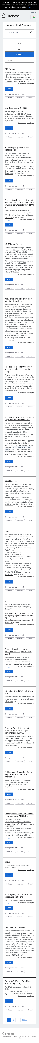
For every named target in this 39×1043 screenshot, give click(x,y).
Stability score (11, 481)
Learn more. (31, 7)
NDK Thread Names (13, 244)
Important (21, 98)
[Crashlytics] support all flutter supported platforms (18, 895)
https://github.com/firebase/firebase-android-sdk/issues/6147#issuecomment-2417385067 (19, 824)
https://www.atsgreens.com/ (18, 81)
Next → (24, 1020)
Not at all (10, 98)
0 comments (22, 84)
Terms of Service (24, 1036)
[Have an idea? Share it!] (11, 15)
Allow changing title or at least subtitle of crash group (18, 300)
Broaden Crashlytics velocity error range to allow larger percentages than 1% (17, 730)
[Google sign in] (33, 17)
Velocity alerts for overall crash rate (19, 692)
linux (7, 531)
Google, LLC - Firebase (10, 1036)
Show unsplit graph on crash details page (17, 148)
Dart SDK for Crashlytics (15, 927)
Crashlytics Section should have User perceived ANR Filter (19, 815)
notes (7, 601)
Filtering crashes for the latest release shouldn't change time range (18, 369)
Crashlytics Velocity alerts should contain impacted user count (18, 651)
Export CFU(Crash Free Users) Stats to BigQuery (18, 982)
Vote (9, 89)
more (14, 340)
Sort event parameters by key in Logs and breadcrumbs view (19, 418)
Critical (31, 98)
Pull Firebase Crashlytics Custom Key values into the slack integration (19, 774)
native (7, 862)
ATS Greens (10, 69)
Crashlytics (30, 84)
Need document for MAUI (16, 108)
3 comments (22, 219)
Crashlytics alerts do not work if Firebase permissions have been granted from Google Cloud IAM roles (19, 204)
